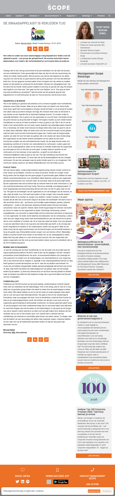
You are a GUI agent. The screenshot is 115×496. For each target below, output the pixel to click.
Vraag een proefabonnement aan (93, 191)
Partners (101, 16)
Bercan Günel (26, 43)
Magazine (71, 16)
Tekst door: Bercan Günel (103, 30)
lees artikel (94, 275)
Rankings (86, 16)
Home (8, 16)
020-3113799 (92, 484)
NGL (13, 332)
